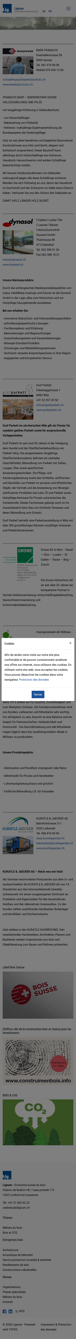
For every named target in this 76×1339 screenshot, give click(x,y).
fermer (38, 694)
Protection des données (34, 680)
